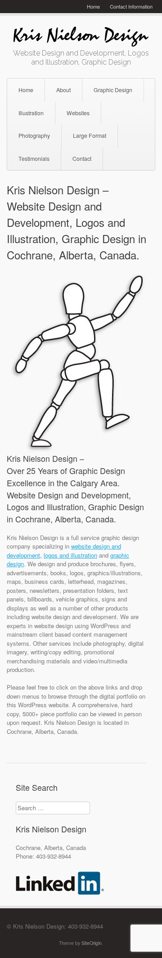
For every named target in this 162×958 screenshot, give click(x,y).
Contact (81, 159)
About (63, 90)
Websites (78, 113)
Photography (34, 135)
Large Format (89, 135)
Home (93, 6)
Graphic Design (113, 90)
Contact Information (131, 6)
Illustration (31, 113)
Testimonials (34, 159)
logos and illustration (70, 555)
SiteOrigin (91, 942)
